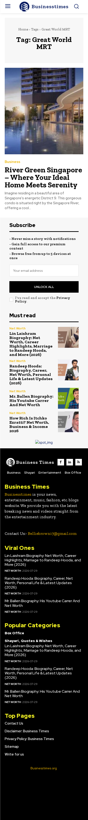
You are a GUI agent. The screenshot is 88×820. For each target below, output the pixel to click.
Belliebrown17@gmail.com (52, 533)
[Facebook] (60, 462)
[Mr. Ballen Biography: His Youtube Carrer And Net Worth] (68, 398)
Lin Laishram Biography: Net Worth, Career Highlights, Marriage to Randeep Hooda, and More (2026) (31, 344)
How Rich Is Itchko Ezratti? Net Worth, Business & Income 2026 (29, 424)
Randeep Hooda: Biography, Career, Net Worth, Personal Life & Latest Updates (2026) (31, 374)
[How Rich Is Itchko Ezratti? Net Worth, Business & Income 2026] (68, 422)
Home (23, 29)
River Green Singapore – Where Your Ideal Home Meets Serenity (43, 177)
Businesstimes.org (44, 768)
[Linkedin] (69, 462)
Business (12, 162)
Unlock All (44, 287)
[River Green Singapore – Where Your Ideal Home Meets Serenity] (44, 111)
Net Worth (17, 328)
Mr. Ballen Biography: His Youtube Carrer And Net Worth (31, 400)
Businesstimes (18, 494)
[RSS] (78, 462)
